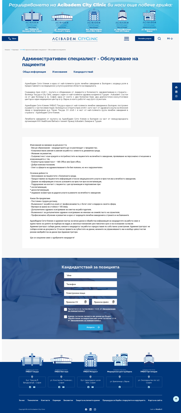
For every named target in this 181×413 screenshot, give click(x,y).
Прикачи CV (72, 302)
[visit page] (30, 387)
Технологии (32, 400)
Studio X (159, 409)
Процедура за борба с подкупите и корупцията (124, 400)
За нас (22, 400)
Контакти (45, 400)
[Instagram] (95, 409)
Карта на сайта (155, 400)
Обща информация (34, 71)
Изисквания (59, 71)
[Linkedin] (90, 409)
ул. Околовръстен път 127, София (149, 381)
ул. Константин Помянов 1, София (61, 381)
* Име (68, 275)
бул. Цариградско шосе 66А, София (90, 381)
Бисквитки (68, 400)
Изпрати (90, 327)
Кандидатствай (83, 71)
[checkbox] (90, 309)
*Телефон (71, 284)
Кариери (57, 400)
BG (168, 38)
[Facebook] (86, 409)
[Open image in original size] (75, 39)
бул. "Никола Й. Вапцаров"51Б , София (32, 381)
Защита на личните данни (88, 400)
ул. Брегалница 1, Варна (119, 381)
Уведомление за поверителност (86, 320)
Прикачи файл (101, 302)
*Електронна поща (75, 293)
